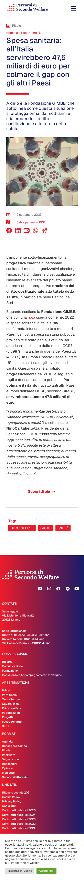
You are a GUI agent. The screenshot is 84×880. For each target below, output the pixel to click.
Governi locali (11, 704)
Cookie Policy (11, 797)
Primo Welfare (17, 33)
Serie (5, 726)
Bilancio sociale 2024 (16, 792)
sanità (36, 33)
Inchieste (8, 772)
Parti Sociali (10, 695)
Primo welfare (22, 528)
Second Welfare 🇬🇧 (15, 777)
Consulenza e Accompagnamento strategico (32, 675)
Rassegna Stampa (14, 746)
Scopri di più (39, 491)
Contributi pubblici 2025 (19, 810)
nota (31, 317)
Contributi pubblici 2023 (19, 819)
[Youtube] (77, 589)
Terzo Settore (11, 699)
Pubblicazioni (11, 713)
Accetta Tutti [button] (46, 871)
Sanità (63, 528)
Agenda (7, 741)
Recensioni (9, 764)
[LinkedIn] (18, 232)
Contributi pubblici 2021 (18, 828)
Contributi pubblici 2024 (19, 815)
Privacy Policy (11, 801)
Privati (6, 690)
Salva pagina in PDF (31, 222)
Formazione (10, 670)
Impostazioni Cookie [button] (20, 871)
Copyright (9, 806)
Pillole (6, 750)
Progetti (7, 717)
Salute (45, 528)
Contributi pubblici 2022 (19, 824)
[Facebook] (9, 232)
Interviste (8, 755)
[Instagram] (49, 589)
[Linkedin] (40, 589)
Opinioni (7, 768)
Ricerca (7, 661)
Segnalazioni (11, 759)
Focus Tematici (12, 721)
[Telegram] (67, 589)
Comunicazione (12, 666)
